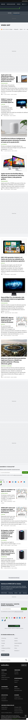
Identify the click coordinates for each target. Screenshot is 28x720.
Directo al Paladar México (6, 712)
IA (24, 29)
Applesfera (3, 675)
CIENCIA (18, 4)
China (11, 29)
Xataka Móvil (4, 673)
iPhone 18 (16, 29)
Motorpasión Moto (18, 690)
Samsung (25, 592)
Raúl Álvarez (7, 545)
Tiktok (1, 484)
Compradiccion (4, 700)
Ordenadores (4, 83)
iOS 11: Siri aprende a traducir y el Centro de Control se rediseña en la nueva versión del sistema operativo (13, 259)
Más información (15, 718)
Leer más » (3, 92)
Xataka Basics (4, 493)
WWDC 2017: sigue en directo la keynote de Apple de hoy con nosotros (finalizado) (7, 320)
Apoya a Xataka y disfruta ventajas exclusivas (14, 628)
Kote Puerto (7, 94)
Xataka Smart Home (5, 677)
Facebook (7, 482)
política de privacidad (17, 475)
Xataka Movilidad (18, 643)
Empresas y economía (6, 365)
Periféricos (4, 556)
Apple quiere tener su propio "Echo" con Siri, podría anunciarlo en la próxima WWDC (8, 552)
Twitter (4, 482)
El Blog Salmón (17, 697)
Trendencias (3, 697)
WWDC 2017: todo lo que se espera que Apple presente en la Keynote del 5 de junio (8, 510)
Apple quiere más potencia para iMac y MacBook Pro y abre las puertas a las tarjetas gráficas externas (8, 78)
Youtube (10, 482)
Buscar (26, 660)
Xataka (2, 672)
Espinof (15, 682)
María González (7, 335)
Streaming (11, 592)
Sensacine (16, 680)
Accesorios (4, 144)
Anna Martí (6, 115)
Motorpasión (17, 688)
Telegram (16, 482)
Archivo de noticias (14, 577)
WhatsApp (1, 482)
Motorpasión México (18, 712)
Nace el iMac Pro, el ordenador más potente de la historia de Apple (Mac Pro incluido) (12, 299)
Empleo (3, 650)
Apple (20, 592)
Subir (23, 665)
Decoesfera (3, 698)
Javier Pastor (7, 150)
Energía (3, 643)
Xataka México (4, 707)
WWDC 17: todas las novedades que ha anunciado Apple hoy (7, 100)
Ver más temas (5, 654)
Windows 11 (16, 650)
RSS (18, 482)
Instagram (13, 482)
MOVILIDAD (24, 4)
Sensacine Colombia (18, 710)
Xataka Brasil (4, 709)
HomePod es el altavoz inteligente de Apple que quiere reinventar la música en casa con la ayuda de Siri (13, 140)
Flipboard (21, 482)
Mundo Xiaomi (4, 679)
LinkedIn (24, 482)
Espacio (3, 640)
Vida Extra (16, 673)
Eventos (3, 104)
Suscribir (25, 472)
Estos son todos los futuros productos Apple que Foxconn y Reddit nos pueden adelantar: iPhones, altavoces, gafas (13, 361)
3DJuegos (16, 672)
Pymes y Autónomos (18, 698)
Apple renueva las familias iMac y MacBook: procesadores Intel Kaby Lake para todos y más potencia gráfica (12, 176)
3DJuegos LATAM (17, 707)
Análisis (15, 592)
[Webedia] (25, 1)
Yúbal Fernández (8, 501)
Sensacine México (18, 709)
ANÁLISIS (3, 4)
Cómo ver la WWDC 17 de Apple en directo (8, 490)
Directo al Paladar (5, 688)
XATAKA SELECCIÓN (11, 4)
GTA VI (21, 29)
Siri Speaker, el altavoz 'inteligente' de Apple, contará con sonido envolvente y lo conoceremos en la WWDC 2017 (7, 534)
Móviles (3, 263)
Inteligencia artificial (5, 648)
